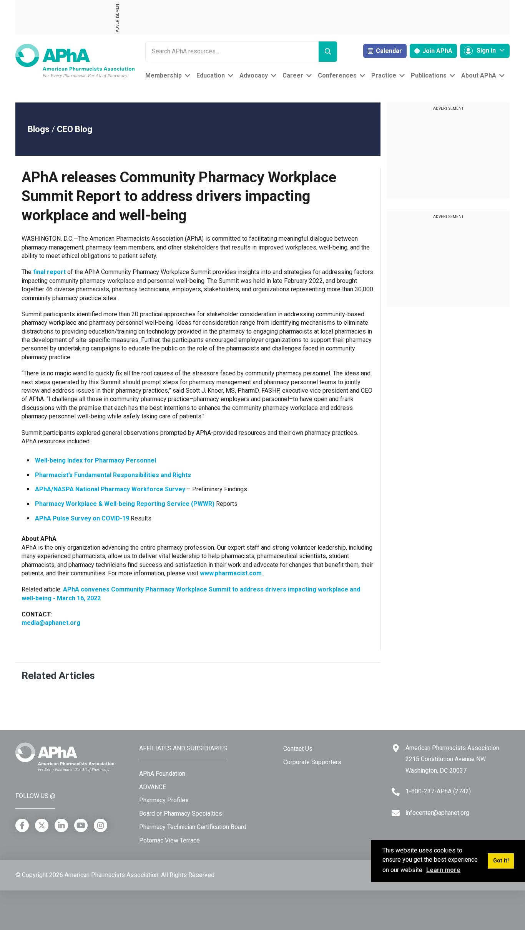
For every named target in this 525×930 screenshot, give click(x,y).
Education (210, 75)
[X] (41, 825)
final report (49, 272)
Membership (163, 75)
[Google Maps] (396, 748)
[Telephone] (396, 791)
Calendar (388, 51)
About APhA (478, 75)
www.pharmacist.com (231, 573)
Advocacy (253, 75)
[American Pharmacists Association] (75, 60)
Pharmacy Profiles (164, 800)
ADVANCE (152, 787)
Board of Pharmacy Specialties (180, 813)
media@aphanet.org (51, 622)
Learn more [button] (443, 870)
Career (292, 75)
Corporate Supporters (312, 762)
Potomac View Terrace (169, 840)
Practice (383, 75)
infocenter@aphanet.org (437, 812)
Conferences (337, 75)
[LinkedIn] (61, 825)
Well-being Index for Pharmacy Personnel (95, 460)
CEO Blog (74, 129)
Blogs (39, 129)
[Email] (396, 813)
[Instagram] (100, 825)
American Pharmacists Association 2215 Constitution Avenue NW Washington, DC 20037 (452, 759)
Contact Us (297, 748)
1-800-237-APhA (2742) (438, 791)
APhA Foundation (162, 773)
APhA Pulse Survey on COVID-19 (82, 518)
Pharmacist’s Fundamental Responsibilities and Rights (113, 475)
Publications (429, 75)
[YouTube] (81, 825)
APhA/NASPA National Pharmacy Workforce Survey (110, 489)
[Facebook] (22, 825)
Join (436, 51)
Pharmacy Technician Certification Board (192, 827)
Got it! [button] (501, 860)
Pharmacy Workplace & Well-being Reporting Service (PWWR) (124, 503)
